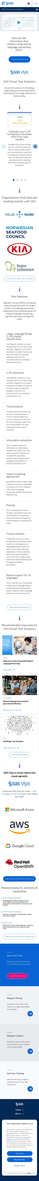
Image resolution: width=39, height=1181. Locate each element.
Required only (19, 1160)
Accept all (20, 1153)
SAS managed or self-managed (19, 792)
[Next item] (35, 146)
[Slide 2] (17, 180)
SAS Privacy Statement (12, 1173)
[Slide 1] (13, 180)
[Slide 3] (21, 180)
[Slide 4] (25, 180)
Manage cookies (19, 1166)
